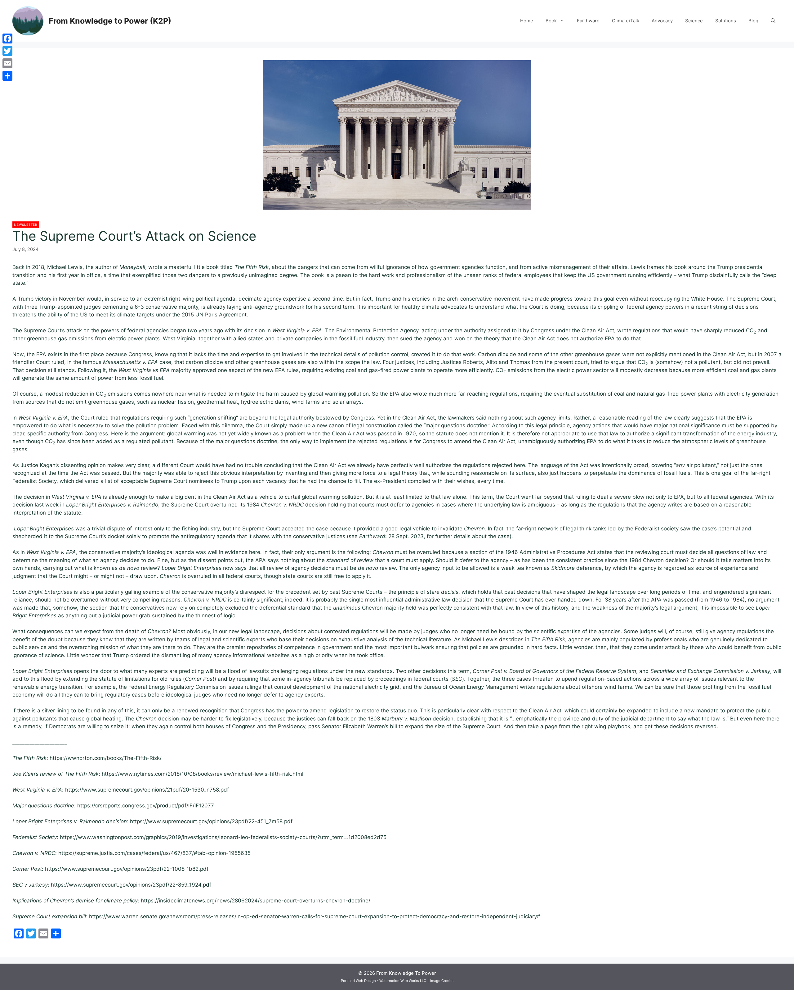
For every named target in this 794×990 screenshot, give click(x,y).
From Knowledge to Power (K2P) (110, 20)
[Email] (7, 63)
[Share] (7, 76)
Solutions (725, 21)
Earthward (588, 21)
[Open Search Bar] (773, 20)
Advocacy (662, 21)
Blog (753, 21)
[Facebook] (7, 38)
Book (551, 21)
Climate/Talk (625, 21)
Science (694, 21)
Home (526, 21)
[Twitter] (7, 51)
